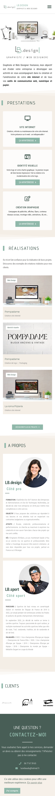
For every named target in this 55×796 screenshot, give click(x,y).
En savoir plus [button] (34, 782)
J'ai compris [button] (12, 791)
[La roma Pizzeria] (27, 385)
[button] (49, 7)
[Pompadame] (27, 291)
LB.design (22, 5)
